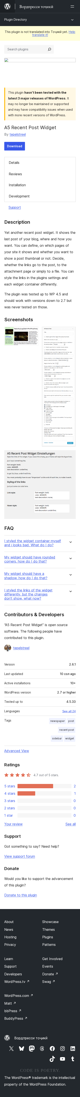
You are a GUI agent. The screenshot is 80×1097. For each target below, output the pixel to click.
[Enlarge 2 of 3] (70, 332)
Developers (13, 974)
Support (15, 207)
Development (19, 196)
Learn (8, 959)
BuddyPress (16, 1018)
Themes (48, 929)
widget (69, 738)
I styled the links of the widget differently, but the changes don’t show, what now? (28, 594)
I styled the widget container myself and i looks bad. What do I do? (32, 543)
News (8, 929)
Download (14, 146)
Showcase (50, 922)
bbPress (13, 1011)
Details (14, 162)
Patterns (49, 944)
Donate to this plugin (20, 895)
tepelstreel (18, 134)
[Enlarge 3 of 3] (70, 456)
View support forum (19, 856)
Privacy (10, 944)
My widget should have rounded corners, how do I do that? (29, 559)
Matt (10, 1003)
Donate (50, 974)
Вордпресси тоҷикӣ (31, 1038)
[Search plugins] (49, 49)
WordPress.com (18, 995)
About (9, 922)
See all (70, 824)
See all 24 (69, 711)
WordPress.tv (17, 981)
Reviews (15, 174)
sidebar (57, 738)
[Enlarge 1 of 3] (33, 332)
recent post (66, 729)
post (71, 721)
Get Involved (52, 959)
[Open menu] (73, 6)
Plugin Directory (15, 19)
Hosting (10, 937)
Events (47, 966)
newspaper (57, 721)
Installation (17, 185)
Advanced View (16, 751)
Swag (48, 981)
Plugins (47, 937)
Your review (13, 824)
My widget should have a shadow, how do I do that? (25, 576)
